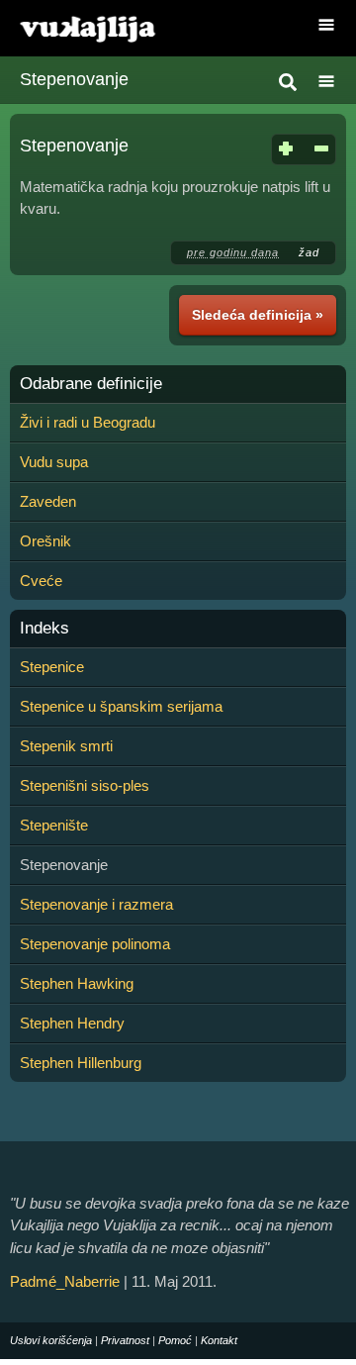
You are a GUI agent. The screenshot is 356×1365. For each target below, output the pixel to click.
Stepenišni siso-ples (84, 785)
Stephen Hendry (72, 1023)
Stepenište (54, 825)
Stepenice (52, 666)
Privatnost (125, 1340)
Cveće (41, 580)
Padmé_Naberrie (65, 1281)
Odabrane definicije (91, 384)
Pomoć (175, 1340)
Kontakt (219, 1340)
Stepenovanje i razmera (96, 904)
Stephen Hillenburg (80, 1062)
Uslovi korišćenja (51, 1340)
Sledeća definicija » (257, 315)
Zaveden (48, 501)
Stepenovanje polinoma (95, 943)
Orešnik (45, 541)
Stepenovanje (74, 79)
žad (309, 252)
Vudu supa (54, 461)
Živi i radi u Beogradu (87, 422)
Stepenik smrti (66, 745)
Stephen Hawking (77, 983)
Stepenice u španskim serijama (121, 706)
